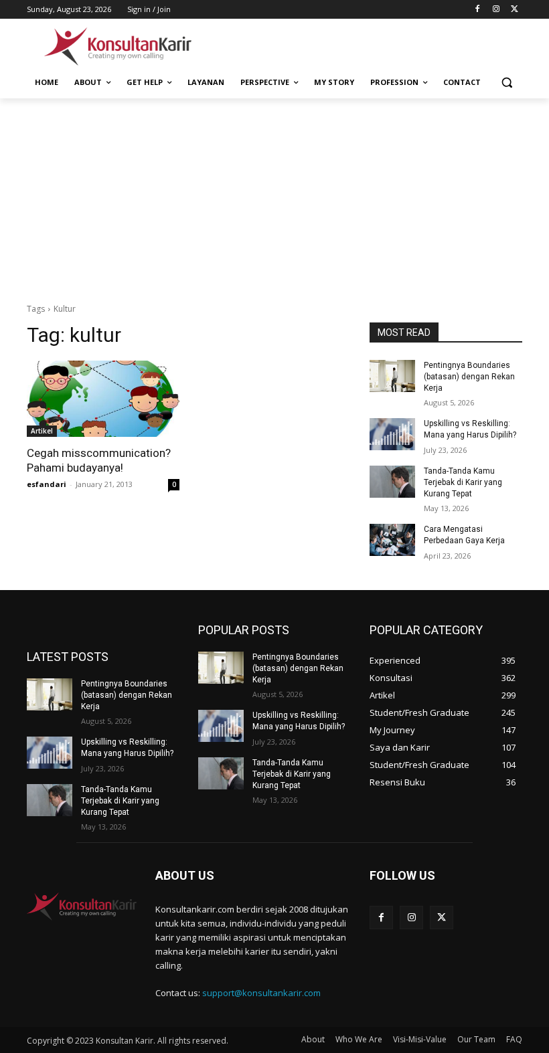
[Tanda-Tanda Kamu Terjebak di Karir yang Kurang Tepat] (392, 482)
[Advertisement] (365, 45)
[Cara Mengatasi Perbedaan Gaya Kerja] (392, 540)
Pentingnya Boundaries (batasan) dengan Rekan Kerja (469, 377)
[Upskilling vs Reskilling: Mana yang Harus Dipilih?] (392, 434)
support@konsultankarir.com (261, 993)
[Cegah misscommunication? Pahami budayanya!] (103, 399)
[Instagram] (495, 9)
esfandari (46, 484)
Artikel (42, 431)
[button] (506, 82)
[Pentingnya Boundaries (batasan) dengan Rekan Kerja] (392, 376)
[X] (514, 9)
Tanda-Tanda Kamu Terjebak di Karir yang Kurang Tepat (463, 482)
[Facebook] (477, 9)
